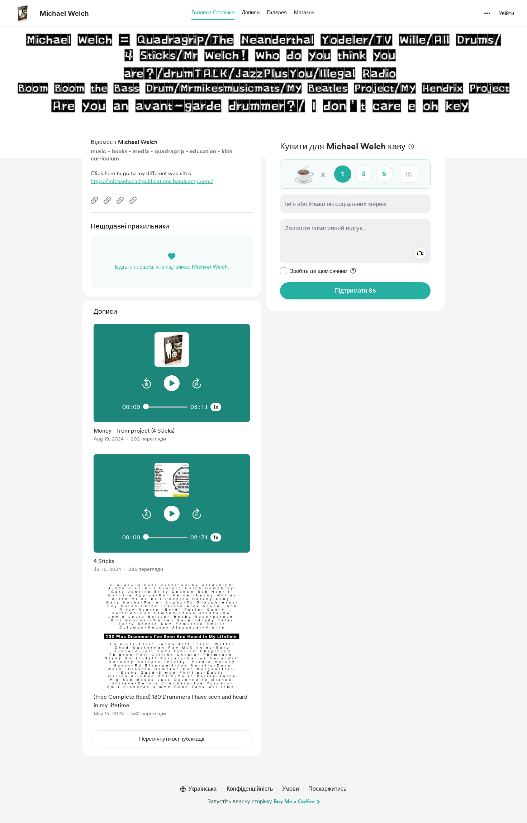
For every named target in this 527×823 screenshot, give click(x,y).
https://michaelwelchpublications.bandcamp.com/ (152, 181)
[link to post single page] (172, 433)
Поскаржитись (327, 788)
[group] (172, 384)
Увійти (506, 13)
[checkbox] (313, 270)
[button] (213, 13)
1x (215, 407)
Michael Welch (64, 13)
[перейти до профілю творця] (22, 13)
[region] (355, 220)
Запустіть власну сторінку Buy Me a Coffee (261, 801)
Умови (290, 788)
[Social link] (94, 200)
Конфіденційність (250, 788)
